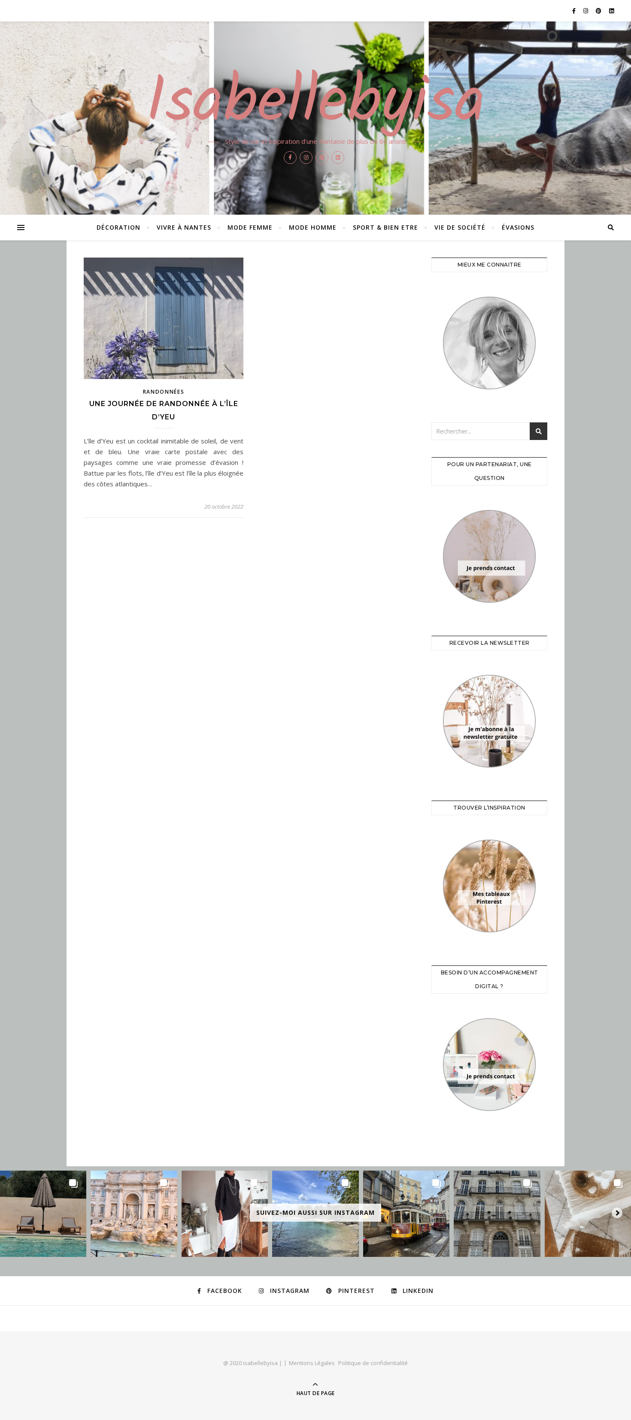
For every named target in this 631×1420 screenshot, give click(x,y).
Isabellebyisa (315, 104)
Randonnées (164, 391)
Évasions (518, 227)
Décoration (118, 227)
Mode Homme (313, 227)
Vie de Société (459, 227)
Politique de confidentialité (373, 1363)
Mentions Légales (312, 1363)
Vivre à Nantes (184, 227)
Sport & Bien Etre (385, 227)
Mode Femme (250, 227)
